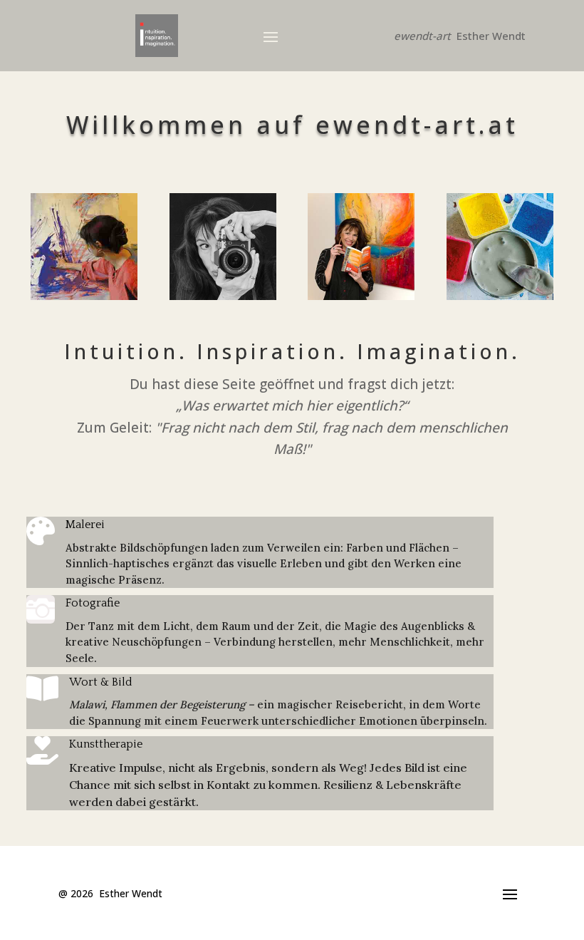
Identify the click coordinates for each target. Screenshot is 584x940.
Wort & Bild (100, 682)
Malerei (85, 524)
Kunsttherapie (105, 744)
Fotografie (93, 602)
